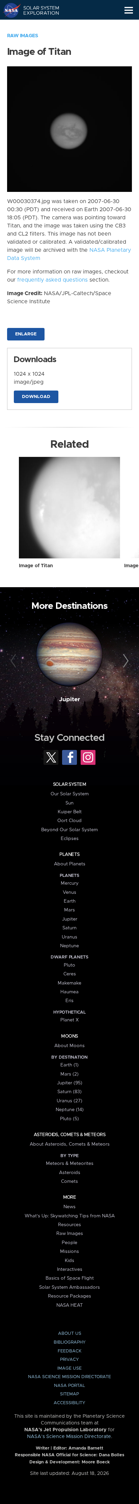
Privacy (69, 1359)
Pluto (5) (69, 1118)
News (69, 1206)
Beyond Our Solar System (69, 829)
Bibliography (70, 1342)
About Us (69, 1333)
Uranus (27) (69, 1101)
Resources (69, 1224)
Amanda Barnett (85, 1448)
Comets (69, 1181)
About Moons (69, 1045)
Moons (69, 1036)
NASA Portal (69, 1386)
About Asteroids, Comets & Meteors (70, 1144)
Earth (70, 901)
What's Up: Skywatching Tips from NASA (70, 1216)
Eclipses (70, 838)
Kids (69, 1260)
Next (124, 660)
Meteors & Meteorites (69, 1163)
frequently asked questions (52, 280)
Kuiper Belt (70, 812)
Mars (69, 910)
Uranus (69, 937)
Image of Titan (36, 565)
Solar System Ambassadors (69, 1287)
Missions (69, 1251)
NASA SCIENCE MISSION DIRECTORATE (69, 1377)
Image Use (69, 1368)
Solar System (69, 784)
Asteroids (69, 1172)
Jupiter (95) (69, 1083)
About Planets (69, 864)
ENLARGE (25, 334)
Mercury (70, 883)
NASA (9, 10)
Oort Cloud (69, 820)
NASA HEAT (69, 1305)
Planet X (69, 1020)
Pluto (69, 965)
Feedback (69, 1351)
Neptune (69, 946)
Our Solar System (70, 794)
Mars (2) (69, 1074)
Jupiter (69, 699)
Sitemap (69, 1394)
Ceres (69, 974)
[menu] (128, 10)
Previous (14, 660)
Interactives (69, 1269)
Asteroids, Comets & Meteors (69, 1134)
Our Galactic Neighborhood (37, 26)
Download (36, 397)
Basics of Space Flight (70, 1278)
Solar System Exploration (37, 10)
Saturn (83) (69, 1091)
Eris (69, 1000)
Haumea (69, 992)
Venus (69, 892)
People (69, 1242)
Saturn (69, 928)
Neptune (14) (70, 1109)
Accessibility (69, 1403)
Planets (69, 854)
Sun (69, 803)
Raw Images (22, 36)
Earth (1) (69, 1065)
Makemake (69, 983)
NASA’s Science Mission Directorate (69, 1436)
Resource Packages (69, 1296)
